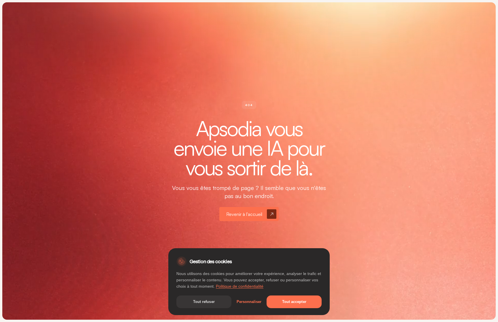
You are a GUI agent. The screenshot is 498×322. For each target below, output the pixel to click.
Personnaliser (249, 302)
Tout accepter (294, 302)
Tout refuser (204, 302)
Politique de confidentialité (239, 286)
